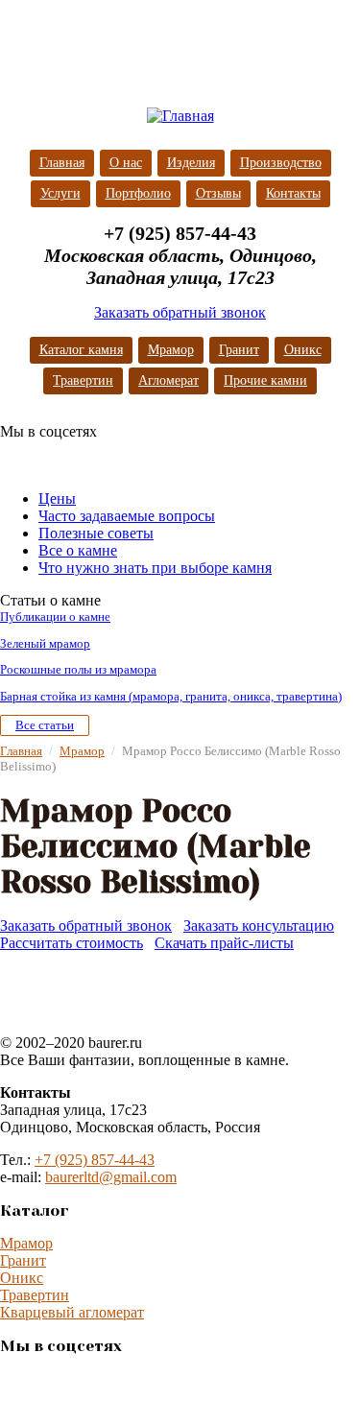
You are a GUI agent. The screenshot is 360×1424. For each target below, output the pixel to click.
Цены (57, 498)
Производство (281, 162)
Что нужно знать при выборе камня (155, 567)
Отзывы (218, 193)
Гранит (239, 350)
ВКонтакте (15, 459)
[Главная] (180, 116)
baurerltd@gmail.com (111, 1177)
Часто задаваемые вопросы (126, 516)
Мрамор (171, 350)
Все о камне (77, 550)
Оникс (303, 350)
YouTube (130, 459)
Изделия (191, 162)
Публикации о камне (55, 616)
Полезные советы (96, 533)
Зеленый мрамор (45, 643)
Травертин (83, 380)
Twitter (169, 459)
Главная (61, 162)
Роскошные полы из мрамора (78, 669)
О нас (125, 162)
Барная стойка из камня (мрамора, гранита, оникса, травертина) (171, 696)
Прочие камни (265, 380)
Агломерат (168, 380)
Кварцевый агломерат (72, 1312)
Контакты (293, 193)
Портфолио (138, 193)
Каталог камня (81, 350)
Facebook (53, 459)
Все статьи (44, 725)
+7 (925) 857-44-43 (95, 1159)
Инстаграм (92, 459)
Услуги (60, 193)
